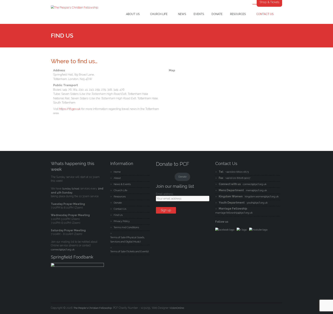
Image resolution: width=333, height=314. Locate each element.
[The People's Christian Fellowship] (74, 7)
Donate (217, 14)
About (117, 178)
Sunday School (70, 188)
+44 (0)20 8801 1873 (237, 171)
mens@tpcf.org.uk (256, 190)
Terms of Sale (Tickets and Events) (129, 251)
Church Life (158, 14)
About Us (133, 14)
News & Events (122, 184)
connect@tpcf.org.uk (63, 249)
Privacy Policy (122, 221)
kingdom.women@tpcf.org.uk (262, 196)
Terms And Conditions (126, 227)
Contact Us (264, 14)
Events (199, 14)
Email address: (164, 193)
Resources (238, 14)
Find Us (118, 215)
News (182, 14)
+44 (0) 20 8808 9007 (237, 178)
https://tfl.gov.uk (70, 109)
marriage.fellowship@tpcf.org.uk (234, 212)
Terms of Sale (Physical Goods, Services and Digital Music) (127, 239)
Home (117, 171)
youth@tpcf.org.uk (257, 202)
